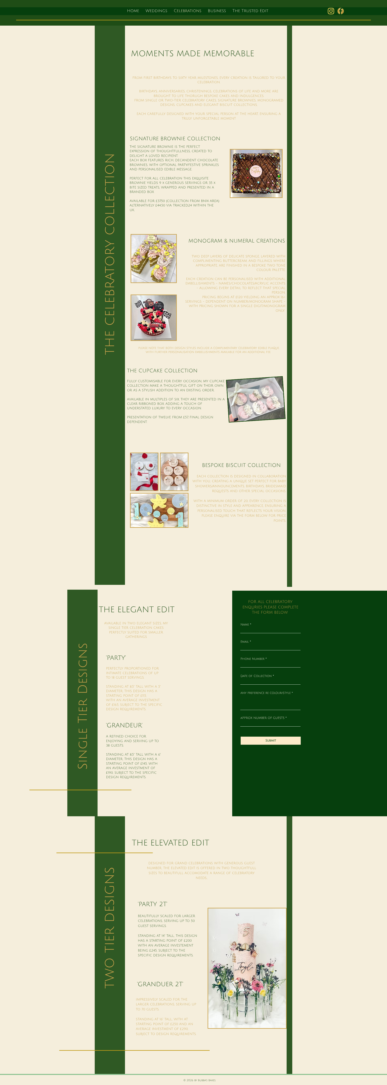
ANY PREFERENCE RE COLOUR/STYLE (265, 693)
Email (244, 641)
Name (244, 624)
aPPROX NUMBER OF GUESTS (262, 718)
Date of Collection (256, 676)
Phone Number (252, 658)
